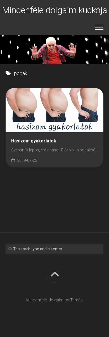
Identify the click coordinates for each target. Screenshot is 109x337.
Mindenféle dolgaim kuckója (54, 10)
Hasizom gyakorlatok (33, 141)
